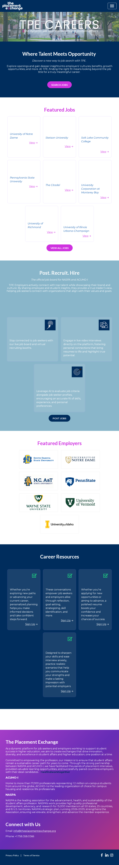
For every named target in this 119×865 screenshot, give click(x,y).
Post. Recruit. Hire (59, 273)
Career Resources (59, 557)
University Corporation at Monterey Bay (90, 189)
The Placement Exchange (32, 742)
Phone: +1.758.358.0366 (20, 836)
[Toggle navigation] (112, 6)
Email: (31, 831)
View (32, 142)
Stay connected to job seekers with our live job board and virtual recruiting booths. (31, 344)
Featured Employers (59, 443)
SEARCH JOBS (59, 84)
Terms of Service (31, 855)
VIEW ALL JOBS (60, 247)
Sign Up (30, 624)
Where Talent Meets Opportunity (59, 54)
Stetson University (57, 137)
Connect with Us (23, 824)
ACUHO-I (12, 777)
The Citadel (53, 185)
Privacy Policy (12, 855)
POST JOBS (59, 418)
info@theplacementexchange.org (34, 831)
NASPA (11, 794)
